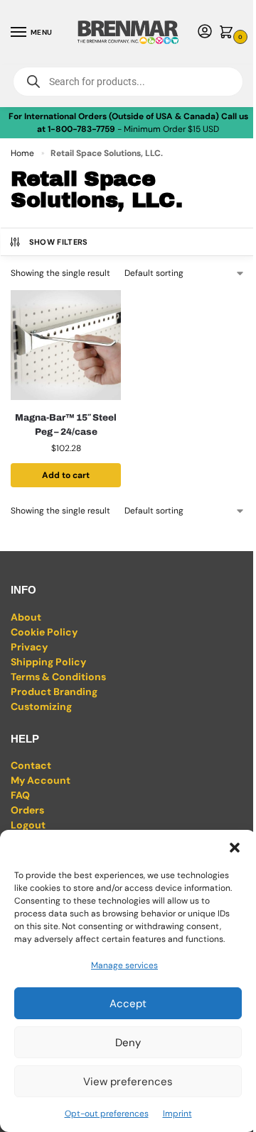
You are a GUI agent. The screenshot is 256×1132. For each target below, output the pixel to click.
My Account (40, 780)
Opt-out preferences (107, 1113)
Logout (28, 825)
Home (22, 153)
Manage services (124, 965)
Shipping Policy (48, 661)
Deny (128, 1043)
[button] (235, 847)
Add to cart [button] (66, 475)
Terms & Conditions (58, 676)
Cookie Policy (44, 632)
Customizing (41, 706)
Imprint (177, 1113)
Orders (27, 810)
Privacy (29, 646)
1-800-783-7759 (81, 129)
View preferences (128, 1082)
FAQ (20, 795)
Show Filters (58, 242)
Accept (128, 1004)
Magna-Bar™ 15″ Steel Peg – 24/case (66, 425)
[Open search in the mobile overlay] (128, 82)
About (26, 617)
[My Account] (204, 32)
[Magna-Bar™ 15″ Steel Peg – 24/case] (66, 345)
